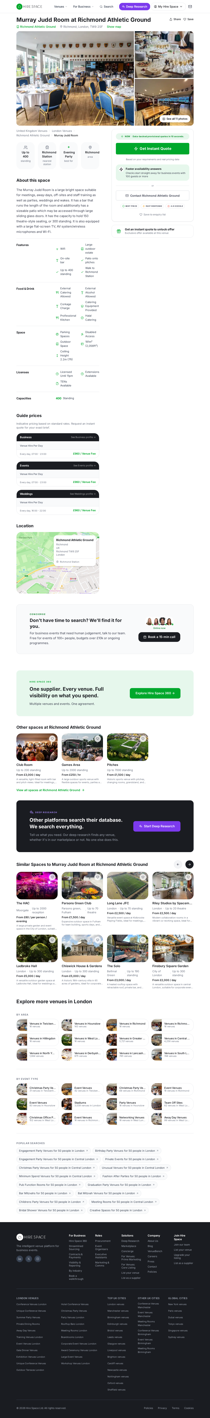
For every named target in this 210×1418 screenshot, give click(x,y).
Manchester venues (118, 1310)
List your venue (130, 1272)
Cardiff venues (115, 1363)
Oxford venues (115, 1383)
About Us (153, 1240)
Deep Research (136, 6)
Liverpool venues (116, 1350)
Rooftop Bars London (72, 1324)
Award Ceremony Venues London (79, 1350)
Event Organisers (101, 1247)
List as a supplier (131, 1277)
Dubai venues (175, 1317)
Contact (152, 1266)
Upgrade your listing (182, 1256)
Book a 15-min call (161, 637)
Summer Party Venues (28, 1317)
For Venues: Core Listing (128, 1266)
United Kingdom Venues (31, 130)
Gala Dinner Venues (27, 1350)
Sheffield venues (116, 1389)
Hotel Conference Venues (75, 1304)
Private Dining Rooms (28, 1324)
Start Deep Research (159, 826)
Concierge (127, 1251)
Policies (152, 1271)
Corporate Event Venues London (78, 1343)
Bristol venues (115, 1330)
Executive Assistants (101, 1256)
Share (177, 19)
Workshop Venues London (75, 1363)
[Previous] (178, 864)
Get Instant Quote (155, 148)
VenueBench (155, 1251)
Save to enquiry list (155, 214)
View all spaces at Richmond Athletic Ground (48, 790)
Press (151, 1261)
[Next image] (53, 747)
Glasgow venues (116, 1343)
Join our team (182, 1244)
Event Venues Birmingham (145, 1341)
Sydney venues (176, 1337)
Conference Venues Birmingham (148, 1332)
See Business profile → (83, 437)
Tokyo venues (175, 1324)
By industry (75, 1270)
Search (108, 6)
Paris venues (175, 1310)
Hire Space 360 (78, 1240)
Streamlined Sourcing (76, 1247)
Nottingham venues (118, 1376)
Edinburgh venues (117, 1324)
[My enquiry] (190, 6)
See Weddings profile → (83, 493)
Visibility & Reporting (75, 1264)
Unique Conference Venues (31, 1310)
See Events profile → (84, 465)
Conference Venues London (31, 1304)
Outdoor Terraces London (30, 1370)
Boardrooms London (72, 1337)
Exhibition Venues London (30, 1356)
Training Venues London (29, 1337)
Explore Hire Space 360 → (155, 693)
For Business (82, 6)
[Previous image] (21, 747)
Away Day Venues (25, 1330)
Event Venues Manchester (145, 1314)
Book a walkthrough (76, 1277)
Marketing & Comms (102, 1264)
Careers (152, 1256)
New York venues (177, 1304)
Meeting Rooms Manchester (146, 1323)
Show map (114, 26)
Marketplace (128, 1246)
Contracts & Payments (76, 1256)
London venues (115, 1304)
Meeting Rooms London (74, 1330)
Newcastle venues (117, 1370)
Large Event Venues (71, 1356)
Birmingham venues (118, 1317)
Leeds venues (114, 1337)
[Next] (189, 864)
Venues (59, 6)
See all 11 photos (177, 118)
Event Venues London (28, 1343)
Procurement (103, 1240)
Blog (150, 1246)
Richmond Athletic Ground (38, 26)
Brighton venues (116, 1356)
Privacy (162, 1408)
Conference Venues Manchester (148, 1305)
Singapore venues (178, 1330)
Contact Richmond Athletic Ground (155, 195)
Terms (175, 1408)
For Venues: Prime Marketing (131, 1258)
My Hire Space (168, 6)
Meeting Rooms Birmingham (146, 1350)
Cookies (189, 1408)
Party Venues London (72, 1317)
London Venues (62, 130)
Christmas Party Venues (74, 1310)
